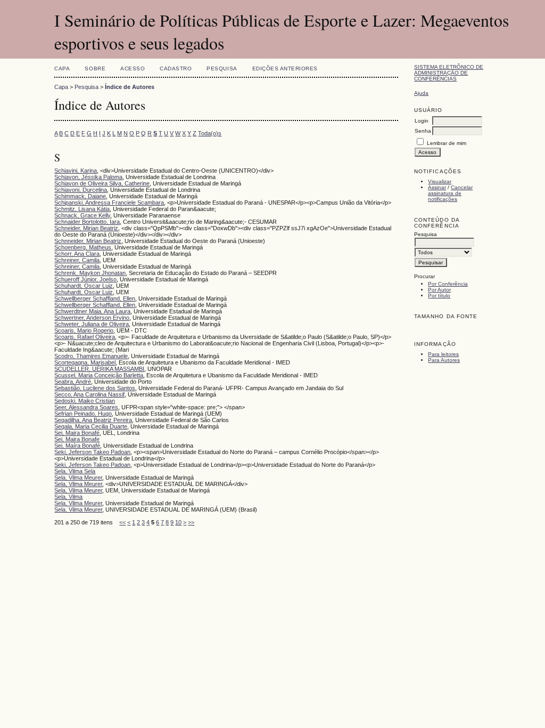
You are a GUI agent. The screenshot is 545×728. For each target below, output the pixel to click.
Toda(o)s (209, 133)
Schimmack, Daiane (80, 196)
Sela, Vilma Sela (74, 471)
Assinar (437, 187)
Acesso (132, 68)
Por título (439, 295)
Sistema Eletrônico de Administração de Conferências (448, 73)
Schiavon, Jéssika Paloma (88, 177)
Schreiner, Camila (77, 260)
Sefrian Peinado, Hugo (83, 413)
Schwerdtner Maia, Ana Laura (92, 311)
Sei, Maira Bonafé (77, 433)
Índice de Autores (129, 87)
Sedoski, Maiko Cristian (84, 401)
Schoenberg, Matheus (82, 247)
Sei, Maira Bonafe (77, 439)
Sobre (95, 68)
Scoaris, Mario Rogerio (83, 330)
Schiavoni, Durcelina (80, 190)
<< (122, 522)
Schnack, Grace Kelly (82, 215)
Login (421, 121)
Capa (62, 68)
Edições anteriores (285, 68)
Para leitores (443, 354)
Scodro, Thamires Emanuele (91, 356)
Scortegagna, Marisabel (84, 362)
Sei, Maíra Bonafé (77, 445)
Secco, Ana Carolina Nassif (89, 394)
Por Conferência (448, 284)
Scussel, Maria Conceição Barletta (98, 375)
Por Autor (439, 290)
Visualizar (439, 181)
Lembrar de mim (446, 143)
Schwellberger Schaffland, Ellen (94, 298)
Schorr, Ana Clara (77, 253)
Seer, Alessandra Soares (86, 407)
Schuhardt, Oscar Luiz (83, 285)
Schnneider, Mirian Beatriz (87, 241)
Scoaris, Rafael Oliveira (84, 337)
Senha (423, 131)
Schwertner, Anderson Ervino (91, 317)
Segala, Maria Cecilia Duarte (90, 426)
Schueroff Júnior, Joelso (85, 279)
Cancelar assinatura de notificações (450, 193)
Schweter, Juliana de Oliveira (91, 324)
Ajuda (421, 93)
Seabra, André (72, 381)
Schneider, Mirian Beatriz (86, 228)
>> (191, 522)
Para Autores (444, 360)
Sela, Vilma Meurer (78, 477)
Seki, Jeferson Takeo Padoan (92, 452)
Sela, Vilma (68, 497)
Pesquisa (222, 68)
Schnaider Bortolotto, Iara (87, 222)
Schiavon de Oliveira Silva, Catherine (102, 183)
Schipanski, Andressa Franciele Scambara (109, 202)
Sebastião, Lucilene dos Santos (94, 388)
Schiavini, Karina (75, 170)
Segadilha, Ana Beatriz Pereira (93, 420)
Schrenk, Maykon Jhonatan (90, 273)
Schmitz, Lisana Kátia (82, 209)
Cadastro (176, 68)
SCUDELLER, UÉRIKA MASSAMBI (99, 369)
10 (178, 522)
